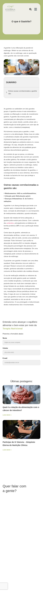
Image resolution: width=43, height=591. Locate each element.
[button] (30, 9)
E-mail (5, 358)
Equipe (21, 514)
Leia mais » (7, 415)
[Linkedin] (11, 533)
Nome (5, 338)
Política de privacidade (10, 525)
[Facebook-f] (4, 533)
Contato (15, 514)
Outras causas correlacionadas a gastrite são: (22, 92)
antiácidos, (10, 223)
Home (5, 514)
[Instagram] (8, 533)
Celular (5, 348)
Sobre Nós (29, 514)
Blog (10, 514)
